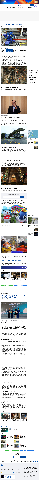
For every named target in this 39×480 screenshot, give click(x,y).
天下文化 (33, 467)
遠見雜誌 (25, 467)
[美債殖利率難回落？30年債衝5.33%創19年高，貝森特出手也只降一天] (3, 441)
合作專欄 (19, 472)
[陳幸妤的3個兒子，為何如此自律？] (16, 441)
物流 (4, 287)
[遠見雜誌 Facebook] (9, 461)
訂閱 (31, 5)
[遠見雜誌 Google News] (17, 461)
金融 (13, 7)
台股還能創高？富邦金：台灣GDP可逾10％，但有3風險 (9, 437)
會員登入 (16, 456)
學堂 (30, 7)
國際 (11, 7)
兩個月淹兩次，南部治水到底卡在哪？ (9, 446)
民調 (22, 7)
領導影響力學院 (34, 468)
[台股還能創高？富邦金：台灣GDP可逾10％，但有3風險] (3, 437)
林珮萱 (1, 26)
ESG (24, 7)
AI (14, 7)
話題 (9, 7)
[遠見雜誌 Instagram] (11, 461)
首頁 (1, 293)
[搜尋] (37, 5)
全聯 (1, 287)
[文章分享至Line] (1, 48)
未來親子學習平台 (26, 468)
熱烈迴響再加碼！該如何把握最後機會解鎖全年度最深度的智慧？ (22, 9)
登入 (7, 51)
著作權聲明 (25, 474)
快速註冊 (22, 456)
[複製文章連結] (5, 48)
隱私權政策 (28, 474)
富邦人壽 (2, 426)
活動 (32, 7)
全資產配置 (10, 426)
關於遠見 (2, 469)
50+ (30, 468)
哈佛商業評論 (29, 467)
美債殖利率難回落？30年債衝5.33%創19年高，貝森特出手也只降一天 (9, 441)
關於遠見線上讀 (6, 469)
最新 (7, 7)
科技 (16, 7)
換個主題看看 (34, 237)
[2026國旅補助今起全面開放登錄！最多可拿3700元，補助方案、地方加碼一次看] (16, 437)
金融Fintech (6, 293)
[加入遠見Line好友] (6, 461)
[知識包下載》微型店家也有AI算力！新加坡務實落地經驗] (3, 476)
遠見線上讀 (27, 7)
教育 (20, 7)
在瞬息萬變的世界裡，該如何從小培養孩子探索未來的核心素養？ (11, 260)
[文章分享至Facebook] (3, 48)
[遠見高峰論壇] (4, 2)
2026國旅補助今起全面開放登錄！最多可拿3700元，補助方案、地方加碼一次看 (23, 437)
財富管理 (6, 426)
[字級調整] (9, 48)
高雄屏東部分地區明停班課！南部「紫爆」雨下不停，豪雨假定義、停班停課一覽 (23, 446)
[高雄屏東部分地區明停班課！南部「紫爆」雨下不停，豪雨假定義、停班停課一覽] (16, 446)
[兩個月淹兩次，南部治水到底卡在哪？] (3, 446)
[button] (25, 275)
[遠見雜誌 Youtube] (14, 461)
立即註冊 (35, 461)
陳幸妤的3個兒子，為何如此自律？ (23, 441)
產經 (18, 7)
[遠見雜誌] (20, 5)
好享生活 (21, 435)
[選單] (1, 5)
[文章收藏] (7, 48)
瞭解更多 (36, 1)
